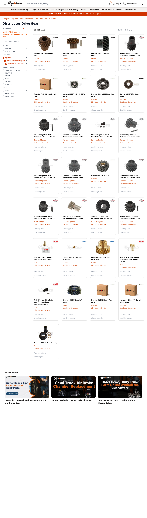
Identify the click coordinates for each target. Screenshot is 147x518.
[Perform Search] (109, 3)
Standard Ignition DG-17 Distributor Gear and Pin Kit (73, 177)
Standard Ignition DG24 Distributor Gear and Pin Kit (44, 177)
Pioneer (65, 262)
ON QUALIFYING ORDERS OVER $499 (86, 14)
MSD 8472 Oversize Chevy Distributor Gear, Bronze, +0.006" (129, 259)
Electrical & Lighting (19, 9)
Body (83, 9)
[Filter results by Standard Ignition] (139, 37)
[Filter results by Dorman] (54, 37)
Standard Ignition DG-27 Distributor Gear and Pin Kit (73, 217)
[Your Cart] (141, 3)
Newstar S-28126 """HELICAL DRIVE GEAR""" (130, 301)
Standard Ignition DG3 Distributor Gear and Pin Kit (101, 217)
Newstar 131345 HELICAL (100, 176)
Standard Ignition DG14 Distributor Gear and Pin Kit (44, 217)
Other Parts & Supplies (112, 9)
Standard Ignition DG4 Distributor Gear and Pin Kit (130, 136)
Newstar (37, 99)
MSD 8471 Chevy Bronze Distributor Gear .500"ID (43, 258)
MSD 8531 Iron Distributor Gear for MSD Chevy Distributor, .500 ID (43, 302)
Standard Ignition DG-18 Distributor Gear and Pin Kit (130, 217)
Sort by (120, 30)
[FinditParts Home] (15, 3)
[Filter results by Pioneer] (82, 241)
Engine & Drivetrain (40, 9)
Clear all (24, 29)
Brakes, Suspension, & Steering (64, 9)
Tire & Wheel (94, 9)
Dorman (37, 58)
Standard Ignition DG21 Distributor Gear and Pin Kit (44, 136)
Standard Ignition (126, 58)
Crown (65, 305)
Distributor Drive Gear (42, 61)
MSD (35, 262)
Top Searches (130, 9)
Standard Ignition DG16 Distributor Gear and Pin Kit (73, 136)
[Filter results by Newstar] (54, 78)
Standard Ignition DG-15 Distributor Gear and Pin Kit (130, 177)
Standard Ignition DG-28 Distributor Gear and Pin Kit (101, 136)
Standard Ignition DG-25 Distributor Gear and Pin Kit (130, 54)
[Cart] (141, 3)
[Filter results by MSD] (54, 241)
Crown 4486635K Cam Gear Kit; (45, 343)
